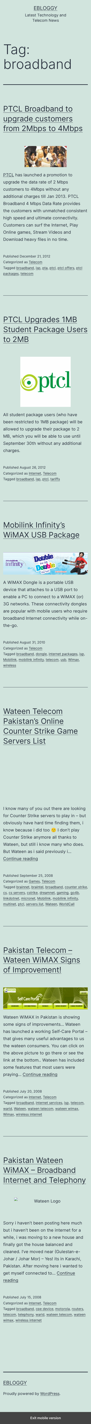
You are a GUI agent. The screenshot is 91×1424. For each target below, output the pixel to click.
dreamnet (47, 892)
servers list (34, 904)
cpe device (44, 1309)
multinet (9, 904)
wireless (9, 665)
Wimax (73, 659)
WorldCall (66, 904)
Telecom (35, 262)
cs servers (17, 892)
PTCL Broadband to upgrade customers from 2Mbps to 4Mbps (43, 118)
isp (38, 268)
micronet (28, 898)
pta (45, 268)
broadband (25, 268)
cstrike (32, 892)
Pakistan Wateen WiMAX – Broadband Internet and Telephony (44, 1170)
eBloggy (45, 8)
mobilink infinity (31, 659)
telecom (27, 273)
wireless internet (29, 1114)
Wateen (51, 904)
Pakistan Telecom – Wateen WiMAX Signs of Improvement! (41, 960)
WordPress (49, 1393)
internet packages (63, 654)
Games (34, 881)
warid (7, 1108)
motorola (62, 1309)
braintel (37, 887)
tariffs (55, 479)
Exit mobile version (45, 1418)
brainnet (22, 887)
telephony (26, 1314)
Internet (35, 473)
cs (5, 892)
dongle (41, 654)
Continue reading (20, 858)
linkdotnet (11, 898)
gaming (63, 892)
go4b (74, 892)
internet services (49, 1103)
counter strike (76, 887)
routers (77, 1309)
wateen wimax (66, 1108)
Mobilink (10, 659)
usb (63, 659)
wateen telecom (40, 1108)
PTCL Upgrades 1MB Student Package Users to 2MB (45, 329)
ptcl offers (66, 268)
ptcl (53, 268)
